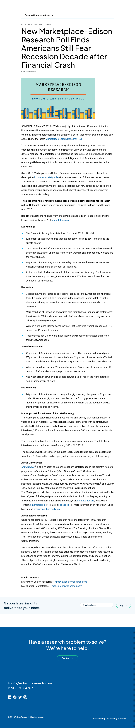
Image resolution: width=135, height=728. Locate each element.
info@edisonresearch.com (31, 683)
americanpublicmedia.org (47, 509)
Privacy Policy (99, 718)
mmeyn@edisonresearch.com (71, 582)
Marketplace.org (60, 220)
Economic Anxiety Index (46, 177)
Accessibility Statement (117, 718)
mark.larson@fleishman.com (67, 586)
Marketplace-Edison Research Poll (64, 139)
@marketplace (37, 505)
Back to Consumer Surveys (39, 15)
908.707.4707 (22, 688)
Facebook (63, 505)
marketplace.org (85, 501)
